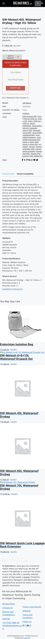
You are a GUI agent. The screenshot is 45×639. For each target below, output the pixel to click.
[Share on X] (25, 159)
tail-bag (32, 147)
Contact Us (7, 608)
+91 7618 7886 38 (10, 623)
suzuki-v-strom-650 (30, 144)
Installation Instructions (12, 289)
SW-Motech (26, 103)
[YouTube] (28, 625)
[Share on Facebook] (22, 159)
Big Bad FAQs (8, 604)
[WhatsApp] (30, 625)
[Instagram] (25, 625)
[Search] (38, 3)
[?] (27, 98)
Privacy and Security (31, 607)
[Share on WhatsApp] (32, 159)
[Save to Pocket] (34, 159)
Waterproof (38, 156)
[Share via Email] (37, 159)
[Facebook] (23, 625)
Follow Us (27, 621)
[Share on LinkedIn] (29, 159)
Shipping (26, 611)
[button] (12, 57)
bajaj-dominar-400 (29, 116)
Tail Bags (25, 113)
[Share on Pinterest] (27, 159)
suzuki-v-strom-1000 (30, 142)
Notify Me (15, 88)
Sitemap (6, 619)
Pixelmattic (26, 638)
